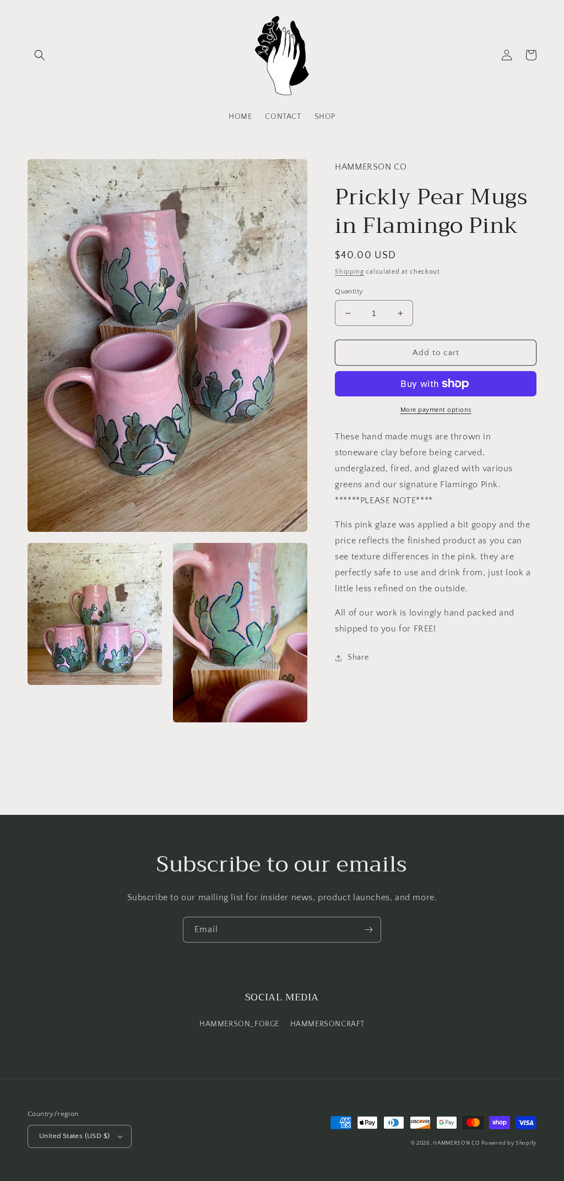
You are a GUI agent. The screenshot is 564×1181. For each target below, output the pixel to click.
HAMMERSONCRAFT (327, 1024)
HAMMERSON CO (457, 1143)
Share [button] (358, 657)
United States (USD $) (74, 1136)
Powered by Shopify (508, 1143)
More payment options (435, 409)
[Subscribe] (368, 930)
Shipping (349, 271)
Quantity (349, 291)
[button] (40, 55)
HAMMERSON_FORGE (239, 1024)
